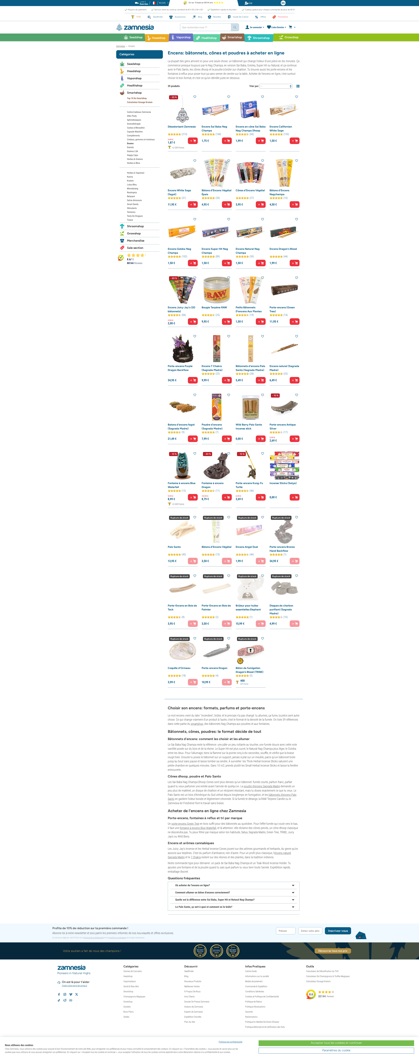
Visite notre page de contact (74, 985)
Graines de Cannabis (132, 971)
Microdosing (132, 188)
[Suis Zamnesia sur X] (76, 994)
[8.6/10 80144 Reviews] (138, 255)
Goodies (127, 1006)
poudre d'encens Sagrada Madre (262, 786)
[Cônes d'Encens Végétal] (251, 173)
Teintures (131, 212)
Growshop (134, 233)
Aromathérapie (134, 123)
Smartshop (134, 92)
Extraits (130, 147)
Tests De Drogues (135, 216)
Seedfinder (189, 971)
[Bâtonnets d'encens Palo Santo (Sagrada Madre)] (251, 348)
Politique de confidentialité (93, 938)
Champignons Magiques (134, 996)
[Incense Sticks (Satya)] (285, 466)
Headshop (134, 71)
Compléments (133, 135)
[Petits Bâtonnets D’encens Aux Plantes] (251, 290)
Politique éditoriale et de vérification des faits (265, 1027)
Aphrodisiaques (134, 120)
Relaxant (131, 196)
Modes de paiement (254, 981)
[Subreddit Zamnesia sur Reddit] (64, 1000)
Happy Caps (132, 155)
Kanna (130, 176)
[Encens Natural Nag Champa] (251, 231)
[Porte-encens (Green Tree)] (285, 290)
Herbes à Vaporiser (135, 172)
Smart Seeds (132, 204)
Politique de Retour (253, 1001)
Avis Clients (189, 996)
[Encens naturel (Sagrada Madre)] (285, 348)
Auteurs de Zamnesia (193, 1006)
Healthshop (134, 85)
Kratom (130, 180)
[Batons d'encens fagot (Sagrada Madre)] (183, 407)
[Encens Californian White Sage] (285, 109)
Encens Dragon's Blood (283, 248)
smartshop (197, 723)
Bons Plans (128, 1011)
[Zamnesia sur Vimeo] (70, 994)
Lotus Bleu (132, 184)
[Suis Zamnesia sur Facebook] (59, 994)
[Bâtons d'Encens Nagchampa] (285, 173)
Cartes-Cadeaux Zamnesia (139, 112)
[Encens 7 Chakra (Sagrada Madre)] (217, 348)
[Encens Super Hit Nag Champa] (217, 231)
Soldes (126, 1016)
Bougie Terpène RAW (214, 307)
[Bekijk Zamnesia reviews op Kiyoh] (120, 257)
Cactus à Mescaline (136, 127)
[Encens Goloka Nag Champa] (183, 231)
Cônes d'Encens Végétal (250, 190)
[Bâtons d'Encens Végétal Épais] (217, 173)
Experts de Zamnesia (193, 1011)
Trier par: (254, 86)
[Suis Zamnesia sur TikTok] (59, 1000)
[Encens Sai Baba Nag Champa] (217, 109)
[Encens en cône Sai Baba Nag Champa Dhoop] (251, 109)
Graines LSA (132, 151)
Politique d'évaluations (255, 1006)
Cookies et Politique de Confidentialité (262, 996)
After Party (132, 116)
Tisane (130, 220)
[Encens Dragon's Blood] (285, 231)
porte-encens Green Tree (185, 823)
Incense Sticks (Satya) (283, 483)
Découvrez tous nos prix (332, 950)
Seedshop (133, 64)
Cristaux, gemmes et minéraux (141, 139)
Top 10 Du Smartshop (137, 98)
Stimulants (132, 208)
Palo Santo (174, 546)
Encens (130, 143)
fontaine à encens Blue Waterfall (198, 828)
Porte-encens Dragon (214, 668)
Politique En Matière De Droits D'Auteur (262, 1022)
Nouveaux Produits (192, 981)
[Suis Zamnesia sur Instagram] (64, 994)
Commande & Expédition (256, 986)
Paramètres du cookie (336, 1050)
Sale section (135, 248)
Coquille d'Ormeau (179, 668)
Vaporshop (134, 78)
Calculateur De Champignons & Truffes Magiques (328, 976)
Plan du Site (189, 1022)
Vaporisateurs (129, 981)
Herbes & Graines (135, 159)
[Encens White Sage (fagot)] (183, 173)
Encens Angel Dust (247, 546)
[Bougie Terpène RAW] (217, 290)
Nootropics (132, 192)
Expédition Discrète (192, 1016)
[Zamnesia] (146, 27)
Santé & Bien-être (131, 986)
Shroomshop (135, 226)
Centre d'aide (251, 971)
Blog (186, 976)
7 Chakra (196, 857)
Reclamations (251, 1016)
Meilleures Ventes (192, 986)
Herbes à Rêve (133, 163)
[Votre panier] (292, 27)
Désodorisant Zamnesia (182, 126)
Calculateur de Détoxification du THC (322, 971)
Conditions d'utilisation (117, 938)
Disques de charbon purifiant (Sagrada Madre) (281, 609)
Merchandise (135, 240)
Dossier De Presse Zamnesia (196, 1001)
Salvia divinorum (134, 200)
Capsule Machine (135, 131)
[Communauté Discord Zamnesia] (70, 1000)
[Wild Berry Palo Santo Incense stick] (251, 407)
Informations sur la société (257, 976)
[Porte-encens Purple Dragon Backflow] (183, 348)
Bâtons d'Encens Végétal (216, 546)
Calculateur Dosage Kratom (139, 102)
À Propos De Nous (192, 991)
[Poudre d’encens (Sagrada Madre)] (217, 407)
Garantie (249, 1011)
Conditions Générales (254, 991)
